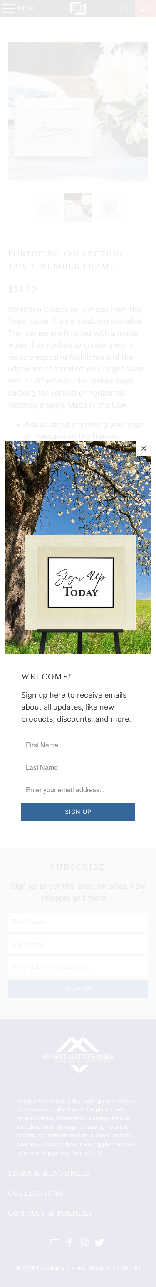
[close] (143, 448)
